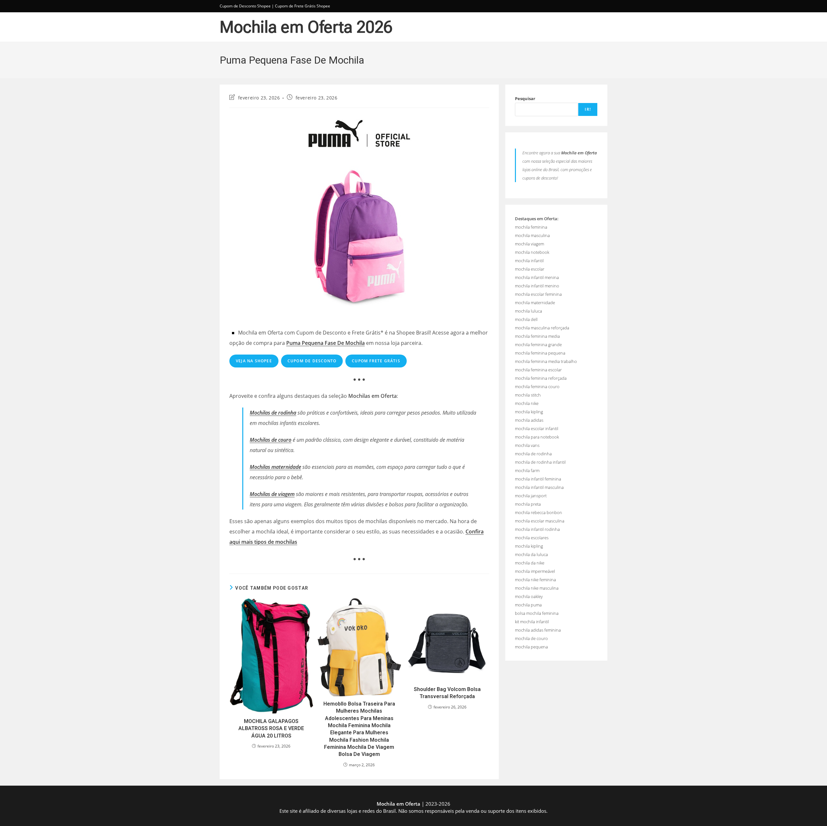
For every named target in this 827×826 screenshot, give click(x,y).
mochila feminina (531, 227)
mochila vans (527, 445)
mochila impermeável (535, 571)
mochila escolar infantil (536, 428)
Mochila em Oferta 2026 (306, 27)
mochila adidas (529, 420)
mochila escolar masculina (539, 521)
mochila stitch (528, 395)
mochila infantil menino (537, 286)
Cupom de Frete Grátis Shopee (302, 6)
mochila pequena (531, 647)
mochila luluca (528, 311)
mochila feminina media (537, 336)
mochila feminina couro (537, 386)
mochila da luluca (531, 554)
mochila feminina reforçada (541, 378)
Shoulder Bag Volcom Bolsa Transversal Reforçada (447, 692)
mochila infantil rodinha (537, 529)
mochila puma (528, 605)
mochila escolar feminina (538, 294)
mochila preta (528, 504)
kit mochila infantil (532, 622)
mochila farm (527, 470)
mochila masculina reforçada (542, 328)
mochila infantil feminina (538, 479)
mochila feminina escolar (538, 370)
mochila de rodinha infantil (540, 462)
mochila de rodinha (533, 454)
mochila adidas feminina (538, 630)
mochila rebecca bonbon (538, 512)
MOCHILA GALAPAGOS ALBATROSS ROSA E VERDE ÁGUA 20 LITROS (271, 728)
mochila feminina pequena (540, 353)
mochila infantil (529, 260)
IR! (588, 109)
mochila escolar (529, 269)
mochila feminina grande (538, 344)
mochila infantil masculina (539, 487)
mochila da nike (529, 563)
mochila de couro (531, 638)
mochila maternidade (535, 302)
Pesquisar (525, 98)
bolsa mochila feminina (537, 613)
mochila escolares (532, 538)
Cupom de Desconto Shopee (245, 6)
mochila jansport (531, 496)
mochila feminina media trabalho (546, 361)
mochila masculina (532, 235)
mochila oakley (529, 596)
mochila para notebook (537, 437)
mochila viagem (529, 244)
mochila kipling (529, 412)
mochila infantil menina (537, 277)
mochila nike (527, 403)
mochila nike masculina (537, 588)
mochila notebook (532, 252)
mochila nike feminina (535, 580)
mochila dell (526, 319)
